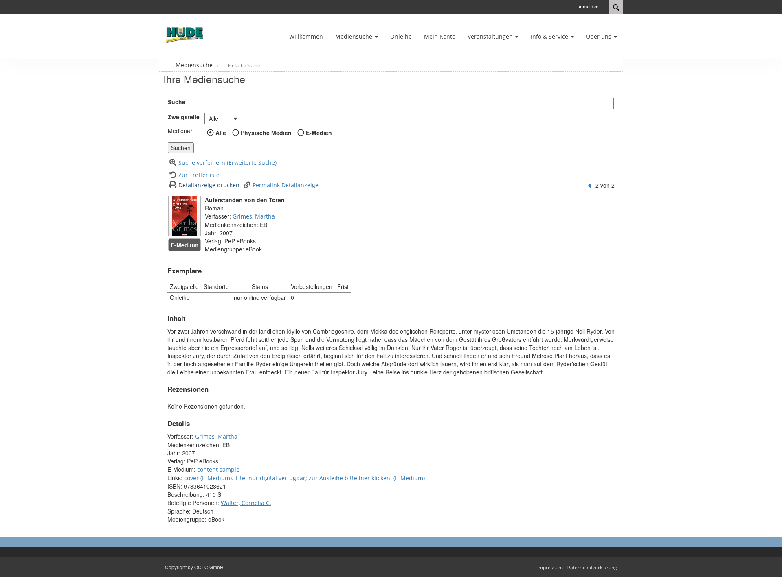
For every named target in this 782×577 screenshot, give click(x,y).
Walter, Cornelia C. (246, 503)
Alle (220, 133)
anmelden (588, 6)
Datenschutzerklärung (592, 567)
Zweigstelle (184, 117)
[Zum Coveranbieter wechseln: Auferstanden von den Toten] (184, 216)
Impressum (550, 567)
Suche (176, 102)
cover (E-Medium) (208, 478)
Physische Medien (266, 133)
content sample (218, 469)
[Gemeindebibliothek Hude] (183, 35)
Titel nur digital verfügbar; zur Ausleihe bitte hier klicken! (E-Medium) (330, 478)
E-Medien (319, 133)
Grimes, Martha (254, 216)
